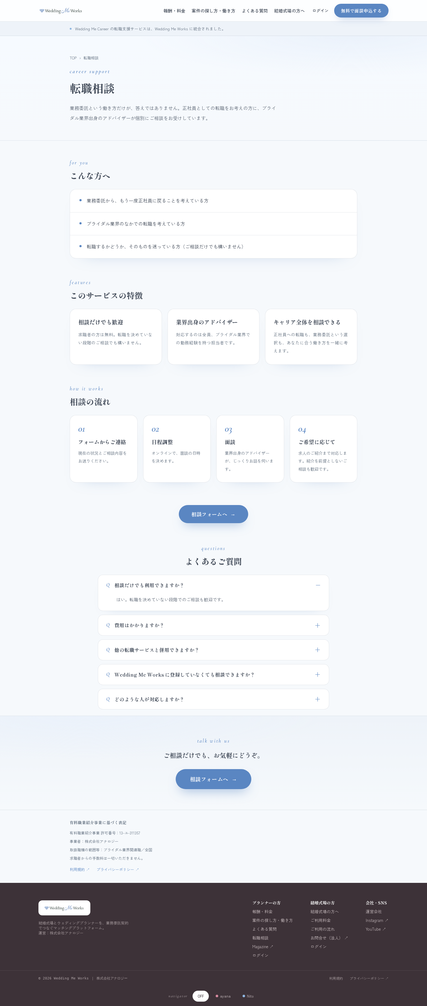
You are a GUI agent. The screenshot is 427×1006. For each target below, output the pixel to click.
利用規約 (80, 869)
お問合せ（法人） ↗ (329, 937)
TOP (73, 57)
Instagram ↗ (377, 920)
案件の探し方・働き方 (213, 11)
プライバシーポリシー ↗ (369, 978)
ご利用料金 (320, 920)
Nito (250, 995)
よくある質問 (255, 11)
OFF (201, 995)
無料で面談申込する (361, 11)
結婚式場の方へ (289, 11)
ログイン (320, 10)
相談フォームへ (213, 514)
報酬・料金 (174, 11)
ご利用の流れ (322, 929)
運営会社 (374, 911)
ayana (225, 995)
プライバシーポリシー (118, 869)
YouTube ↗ (376, 929)
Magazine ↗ (263, 946)
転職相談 (260, 937)
